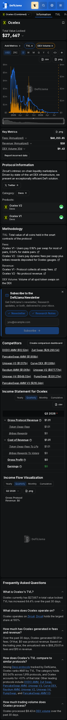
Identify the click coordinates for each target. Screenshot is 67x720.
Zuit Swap (45, 681)
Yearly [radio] (20, 397)
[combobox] (52, 5)
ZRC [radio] (15, 52)
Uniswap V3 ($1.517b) (15, 363)
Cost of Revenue (18, 439)
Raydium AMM (11, 689)
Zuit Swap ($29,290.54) (45, 350)
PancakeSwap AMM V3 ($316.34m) (23, 383)
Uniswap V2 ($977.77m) (47, 369)
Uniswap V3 (35, 685)
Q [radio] (39, 52)
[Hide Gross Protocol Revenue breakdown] (5, 420)
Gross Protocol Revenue (23, 420)
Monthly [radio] (43, 397)
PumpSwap (9, 693)
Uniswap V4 (43, 689)
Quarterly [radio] (31, 397)
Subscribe (30, 330)
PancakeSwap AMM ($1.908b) (20, 356)
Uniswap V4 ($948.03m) (16, 376)
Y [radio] (43, 52)
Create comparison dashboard (46, 343)
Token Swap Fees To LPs (23, 446)
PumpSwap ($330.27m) (47, 376)
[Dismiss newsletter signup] (62, 292)
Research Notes (46, 313)
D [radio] (23, 52)
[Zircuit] (61, 207)
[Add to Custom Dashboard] (62, 52)
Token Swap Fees (19, 426)
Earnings (13, 466)
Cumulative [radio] (57, 397)
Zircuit (31, 616)
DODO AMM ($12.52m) (15, 350)
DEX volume (43, 711)
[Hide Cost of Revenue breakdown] (5, 440)
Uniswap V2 (28, 689)
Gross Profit (15, 459)
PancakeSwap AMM (15, 685)
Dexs (21, 193)
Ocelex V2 (15, 205)
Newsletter (18, 313)
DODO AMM (31, 681)
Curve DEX (49, 685)
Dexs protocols (21, 666)
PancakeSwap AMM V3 (36, 693)
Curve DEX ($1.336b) (43, 363)
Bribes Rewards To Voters (24, 453)
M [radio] (34, 52)
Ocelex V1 (15, 216)
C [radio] (48, 52)
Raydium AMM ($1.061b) (16, 369)
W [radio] (28, 52)
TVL (57, 14)
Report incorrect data (16, 155)
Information (43, 14)
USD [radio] (7, 52)
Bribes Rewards (18, 433)
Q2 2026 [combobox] (11, 491)
